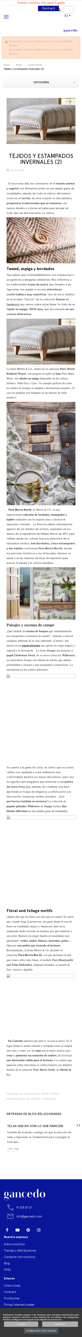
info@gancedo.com (29, 1216)
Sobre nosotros (14, 1244)
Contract (48, 8)
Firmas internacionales (19, 1304)
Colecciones (32, 1093)
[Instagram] (39, 1230)
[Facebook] (7, 1230)
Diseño (45, 1093)
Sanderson (13, 304)
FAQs (7, 1269)
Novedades (33, 1098)
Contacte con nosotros (19, 1257)
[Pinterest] (28, 1230)
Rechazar (60, 1324)
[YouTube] (17, 1230)
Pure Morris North (19, 509)
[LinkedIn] (49, 1228)
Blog (7, 1263)
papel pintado (31, 645)
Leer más (13, 1148)
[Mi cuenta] (62, 21)
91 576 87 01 (24, 1207)
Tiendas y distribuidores (20, 1250)
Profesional (11, 1298)
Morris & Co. (25, 368)
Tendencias (49, 1098)
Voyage (51, 650)
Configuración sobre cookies (41, 1330)
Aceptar (21, 1324)
